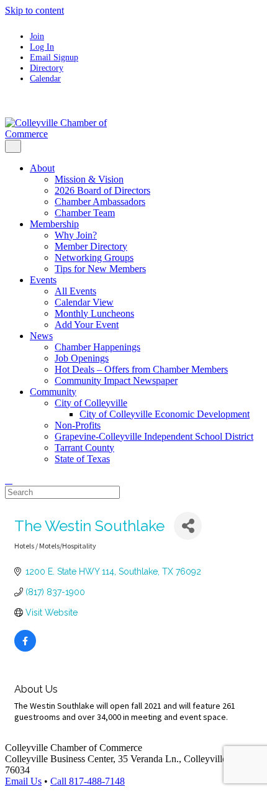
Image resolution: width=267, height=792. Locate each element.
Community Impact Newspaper (116, 380)
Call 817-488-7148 (87, 781)
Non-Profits (78, 425)
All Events (75, 291)
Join (37, 36)
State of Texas (82, 458)
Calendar (45, 78)
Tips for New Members (100, 268)
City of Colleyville (91, 403)
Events (43, 280)
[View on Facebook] (25, 648)
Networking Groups (94, 257)
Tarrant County (84, 447)
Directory (46, 68)
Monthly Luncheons (94, 313)
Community (53, 391)
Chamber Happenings (97, 347)
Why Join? (76, 235)
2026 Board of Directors (102, 190)
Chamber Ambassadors (100, 201)
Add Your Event (87, 324)
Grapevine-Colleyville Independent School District (154, 436)
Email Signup (54, 57)
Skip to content (34, 10)
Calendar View (84, 302)
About (42, 168)
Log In (42, 47)
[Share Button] (188, 526)
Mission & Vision (89, 179)
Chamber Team (85, 212)
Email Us (23, 781)
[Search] (8, 480)
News (41, 335)
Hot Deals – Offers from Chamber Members (141, 369)
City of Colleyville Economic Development (164, 414)
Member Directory (91, 246)
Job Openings (82, 358)
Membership (54, 224)
